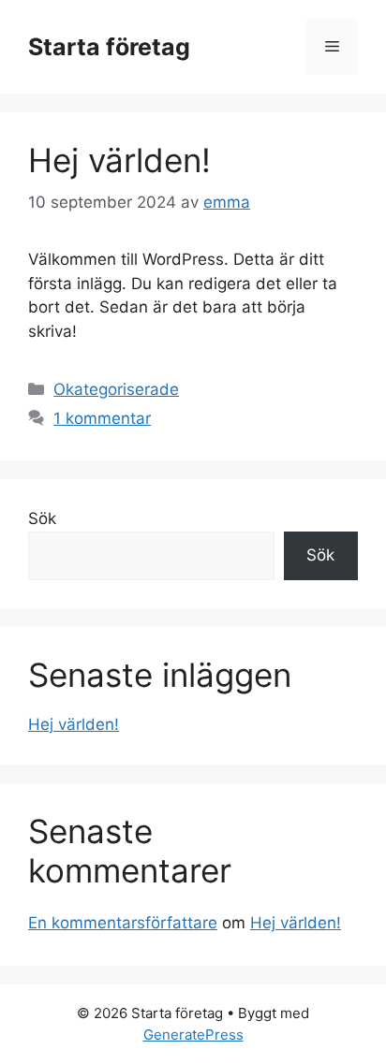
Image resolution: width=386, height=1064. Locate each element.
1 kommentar (102, 418)
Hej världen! (119, 160)
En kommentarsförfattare (122, 922)
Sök (42, 518)
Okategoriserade (116, 389)
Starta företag (109, 47)
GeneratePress (193, 1034)
